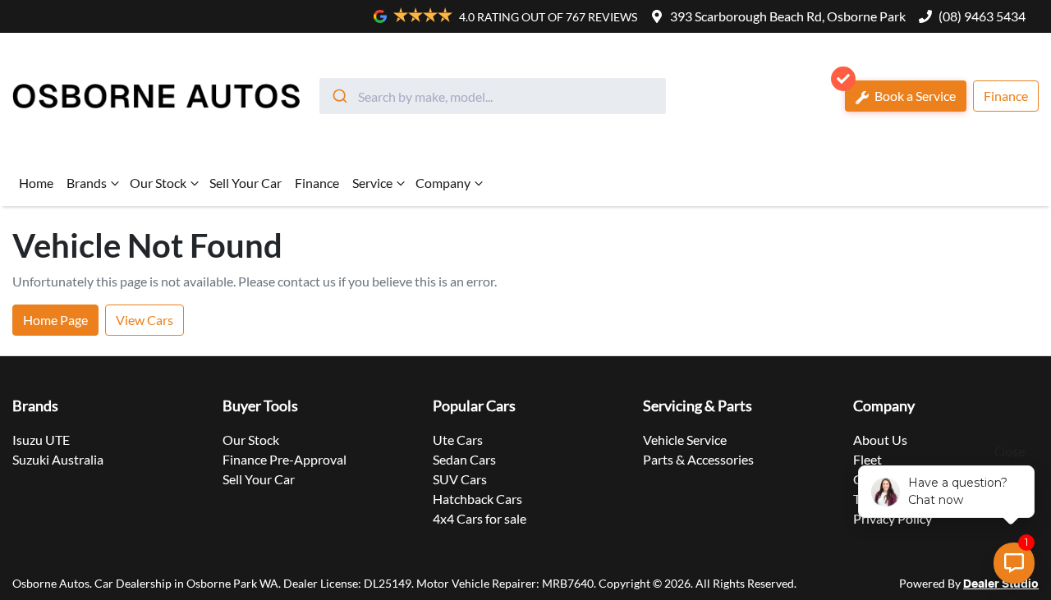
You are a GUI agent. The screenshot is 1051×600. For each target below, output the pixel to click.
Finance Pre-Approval (285, 459)
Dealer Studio (1001, 584)
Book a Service (914, 95)
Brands (87, 182)
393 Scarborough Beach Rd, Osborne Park (788, 16)
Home (36, 182)
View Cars (144, 319)
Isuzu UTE (41, 439)
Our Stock (158, 182)
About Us (880, 439)
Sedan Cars (464, 459)
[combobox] (492, 96)
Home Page (55, 319)
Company (442, 182)
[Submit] (338, 96)
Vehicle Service (685, 439)
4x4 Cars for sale (479, 518)
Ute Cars (458, 439)
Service (372, 182)
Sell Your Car (245, 182)
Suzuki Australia (57, 459)
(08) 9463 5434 (982, 16)
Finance (1006, 95)
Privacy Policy (892, 518)
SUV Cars (460, 479)
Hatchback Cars (477, 498)
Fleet (867, 459)
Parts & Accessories (698, 459)
